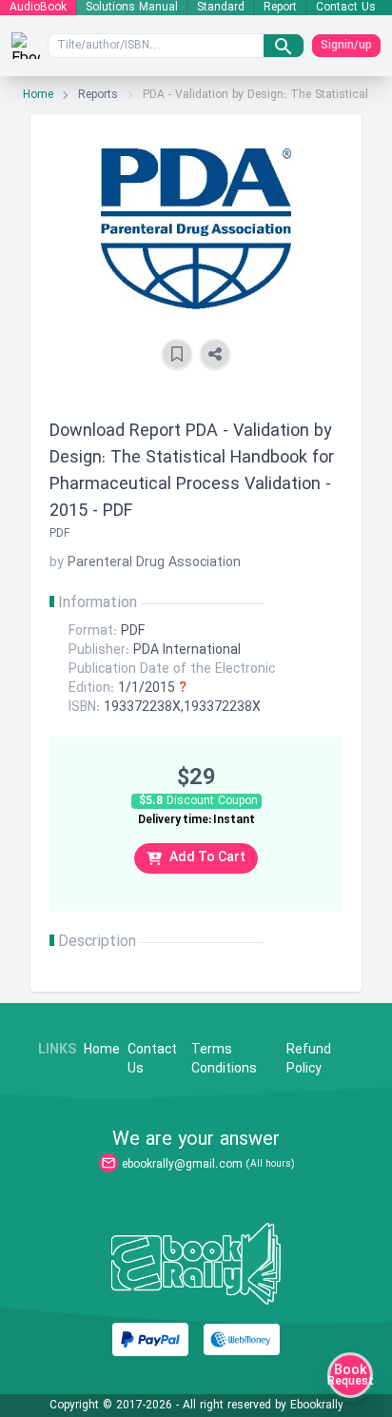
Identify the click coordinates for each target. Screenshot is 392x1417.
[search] (284, 45)
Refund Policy (308, 1060)
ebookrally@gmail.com (182, 1164)
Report (280, 7)
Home (38, 95)
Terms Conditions (224, 1060)
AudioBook (38, 7)
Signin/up (346, 45)
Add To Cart (207, 858)
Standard (221, 7)
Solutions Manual (132, 7)
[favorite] (177, 354)
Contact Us (346, 7)
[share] (215, 354)
